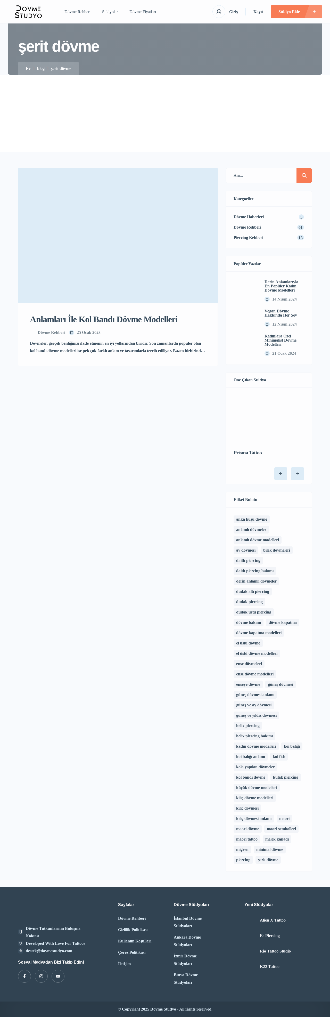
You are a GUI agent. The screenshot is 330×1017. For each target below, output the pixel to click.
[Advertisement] (165, 113)
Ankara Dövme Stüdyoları (187, 941)
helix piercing (248, 725)
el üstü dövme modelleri (256, 653)
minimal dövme (269, 849)
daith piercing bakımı (255, 571)
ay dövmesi (245, 550)
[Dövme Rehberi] (28, 12)
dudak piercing (249, 602)
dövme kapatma (283, 622)
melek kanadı (277, 839)
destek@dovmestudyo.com (49, 951)
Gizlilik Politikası (132, 929)
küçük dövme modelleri (256, 787)
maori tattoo (247, 839)
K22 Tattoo (269, 967)
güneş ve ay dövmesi (253, 705)
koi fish (279, 756)
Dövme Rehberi (77, 12)
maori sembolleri (281, 829)
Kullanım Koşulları (134, 941)
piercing (243, 860)
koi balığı (292, 746)
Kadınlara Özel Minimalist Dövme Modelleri (280, 340)
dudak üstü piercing (253, 612)
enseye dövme (248, 684)
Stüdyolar (110, 12)
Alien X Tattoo (273, 920)
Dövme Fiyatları (142, 12)
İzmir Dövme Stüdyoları (185, 960)
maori (284, 818)
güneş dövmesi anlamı (255, 694)
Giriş (233, 12)
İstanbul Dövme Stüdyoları (188, 922)
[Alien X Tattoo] (250, 920)
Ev (28, 68)
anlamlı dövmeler (251, 529)
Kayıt (258, 12)
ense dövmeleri (249, 663)
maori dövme (247, 829)
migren (242, 849)
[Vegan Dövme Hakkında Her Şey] (245, 318)
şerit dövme (268, 860)
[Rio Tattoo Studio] (250, 951)
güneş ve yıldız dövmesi (256, 715)
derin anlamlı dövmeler (256, 581)
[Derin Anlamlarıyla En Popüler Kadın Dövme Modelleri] (245, 291)
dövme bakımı (248, 622)
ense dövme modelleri (255, 674)
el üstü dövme (248, 643)
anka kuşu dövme (251, 519)
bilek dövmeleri (276, 550)
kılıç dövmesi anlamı (253, 818)
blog (41, 68)
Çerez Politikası (131, 952)
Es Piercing (270, 936)
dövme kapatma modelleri (259, 633)
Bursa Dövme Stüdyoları (186, 978)
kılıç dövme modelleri (254, 798)
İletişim (124, 964)
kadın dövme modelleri (256, 746)
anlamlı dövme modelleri (257, 540)
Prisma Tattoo (248, 452)
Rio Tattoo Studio (275, 951)
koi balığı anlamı (250, 756)
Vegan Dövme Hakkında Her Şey (281, 313)
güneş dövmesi (280, 684)
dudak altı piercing (252, 591)
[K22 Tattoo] (250, 967)
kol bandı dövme (250, 777)
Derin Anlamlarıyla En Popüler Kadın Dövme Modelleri (281, 286)
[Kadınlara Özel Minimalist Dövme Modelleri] (245, 345)
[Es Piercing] (250, 936)
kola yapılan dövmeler (255, 767)
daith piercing (248, 560)
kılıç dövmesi (247, 808)
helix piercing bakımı (254, 736)
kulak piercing (285, 777)
